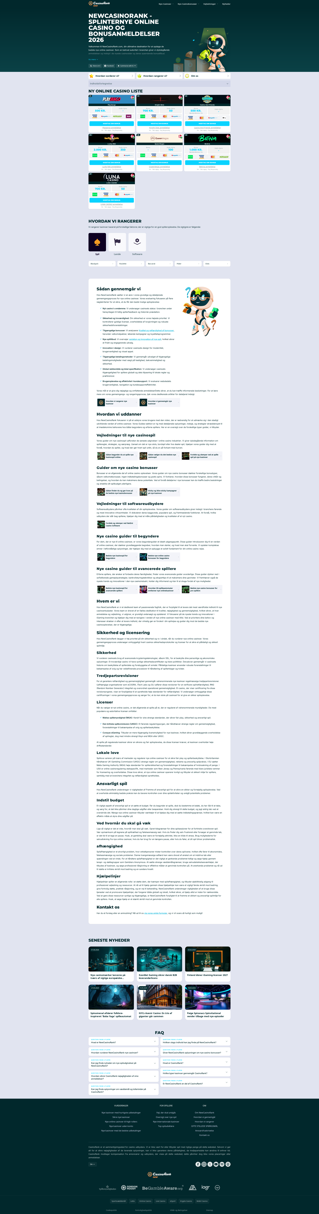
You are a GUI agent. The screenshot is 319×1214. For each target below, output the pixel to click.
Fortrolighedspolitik (143, 1210)
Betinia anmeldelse (207, 166)
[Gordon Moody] (129, 1187)
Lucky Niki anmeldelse (111, 166)
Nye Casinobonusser (187, 4)
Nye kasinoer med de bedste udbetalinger (121, 1130)
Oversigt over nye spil (166, 1117)
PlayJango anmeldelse (111, 127)
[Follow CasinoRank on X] (210, 1164)
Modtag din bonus (111, 123)
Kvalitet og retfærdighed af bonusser (156, 330)
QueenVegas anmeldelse (159, 166)
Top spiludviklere (166, 1126)
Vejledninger (209, 4)
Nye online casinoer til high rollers (121, 1121)
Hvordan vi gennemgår (205, 1117)
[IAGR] (206, 1187)
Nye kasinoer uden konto (121, 1126)
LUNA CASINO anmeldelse (112, 204)
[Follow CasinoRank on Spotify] (222, 1164)
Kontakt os (204, 1135)
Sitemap (209, 1210)
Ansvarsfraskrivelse (204, 1130)
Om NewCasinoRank (204, 1112)
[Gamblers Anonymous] (193, 1187)
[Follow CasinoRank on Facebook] (198, 1164)
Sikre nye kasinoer (121, 1117)
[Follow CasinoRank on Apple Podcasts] (228, 1164)
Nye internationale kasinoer (166, 1121)
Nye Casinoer (165, 4)
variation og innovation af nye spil (145, 339)
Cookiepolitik (111, 1210)
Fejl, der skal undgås (166, 1112)
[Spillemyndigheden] (107, 1187)
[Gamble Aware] (163, 1187)
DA (91, 1164)
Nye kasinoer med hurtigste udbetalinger (121, 1112)
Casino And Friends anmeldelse (207, 127)
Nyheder (226, 4)
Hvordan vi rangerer (204, 1121)
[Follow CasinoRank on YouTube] (216, 1164)
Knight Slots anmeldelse (159, 127)
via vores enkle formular (155, 913)
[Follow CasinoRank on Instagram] (204, 1164)
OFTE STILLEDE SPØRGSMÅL (204, 1126)
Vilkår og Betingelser (179, 1210)
